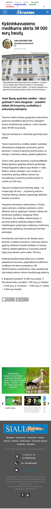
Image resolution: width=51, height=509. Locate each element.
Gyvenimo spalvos (39, 441)
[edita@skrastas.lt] (15, 46)
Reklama (25, 2)
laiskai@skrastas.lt (29, 470)
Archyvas (9, 4)
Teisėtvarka (31, 438)
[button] (8, 299)
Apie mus (18, 2)
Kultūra (41, 438)
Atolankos (21, 444)
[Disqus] (25, 334)
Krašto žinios (25, 441)
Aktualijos (10, 438)
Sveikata (15, 441)
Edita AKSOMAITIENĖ (23, 41)
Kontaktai (31, 444)
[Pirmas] (25, 12)
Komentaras (21, 438)
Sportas (7, 441)
